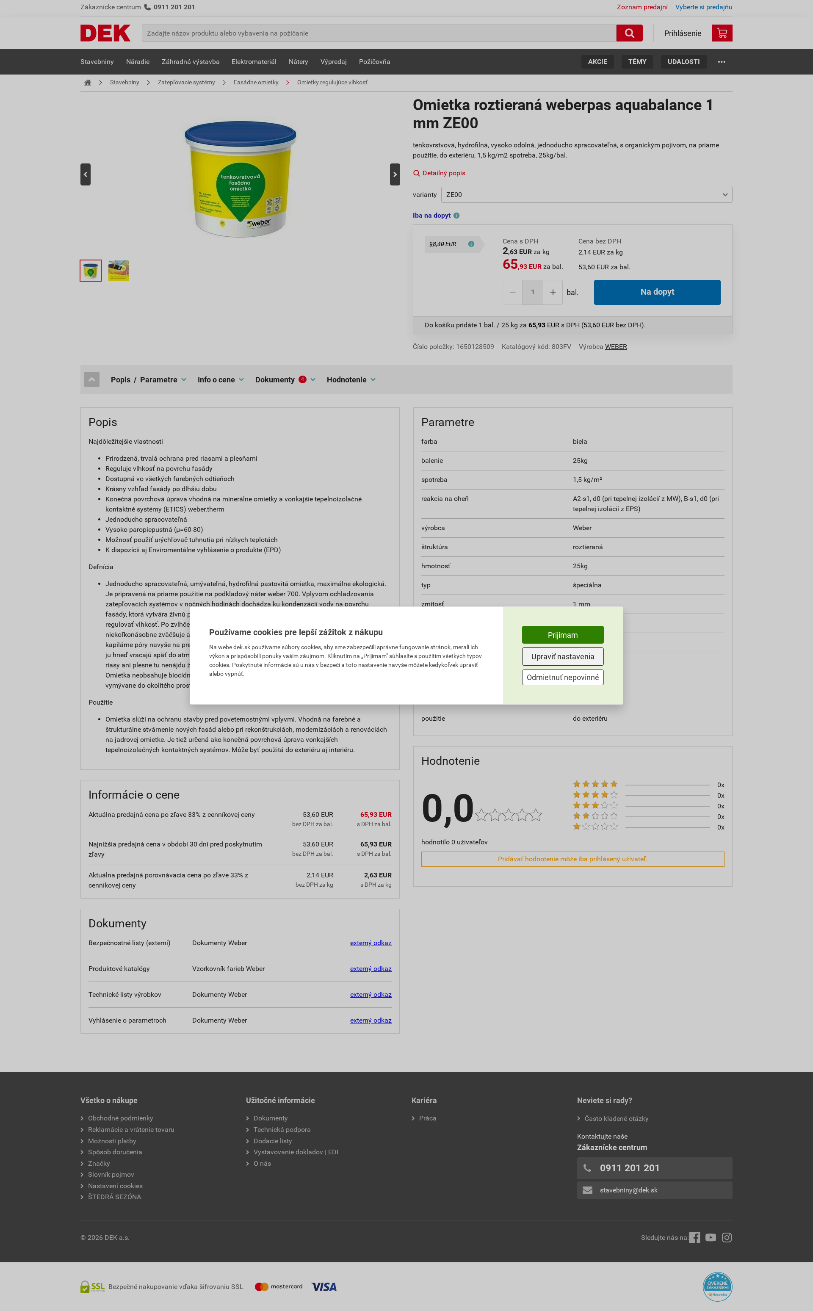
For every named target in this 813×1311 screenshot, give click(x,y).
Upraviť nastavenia (563, 656)
